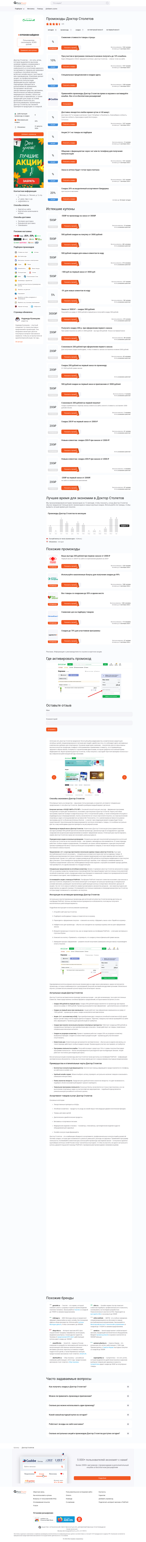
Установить (67, 104)
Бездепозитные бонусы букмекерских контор (29, 285)
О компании (70, 1502)
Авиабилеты (22, 268)
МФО (19, 276)
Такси (29, 264)
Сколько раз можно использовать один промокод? (72, 1405)
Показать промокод (71, 47)
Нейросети (37, 306)
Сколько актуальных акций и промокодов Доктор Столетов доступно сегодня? (84, 1433)
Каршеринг (21, 293)
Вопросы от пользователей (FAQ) (44, 1499)
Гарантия (102, 1495)
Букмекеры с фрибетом (25, 280)
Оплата (68, 1495)
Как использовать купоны (42, 1495)
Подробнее (64, 119)
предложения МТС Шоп (65, 1337)
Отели (34, 272)
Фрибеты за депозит (24, 289)
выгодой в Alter (96, 1314)
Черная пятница (23, 306)
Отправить (52, 729)
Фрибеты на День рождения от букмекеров (27, 298)
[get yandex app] (79, 1519)
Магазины (31, 9)
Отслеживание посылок (41, 1502)
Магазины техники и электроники (28, 260)
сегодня (52, 30)
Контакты (102, 1492)
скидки (79, 30)
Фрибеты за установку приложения (29, 302)
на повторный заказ (95, 30)
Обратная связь (38, 1492)
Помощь (40, 9)
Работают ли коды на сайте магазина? (66, 1424)
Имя (48, 710)
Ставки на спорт (23, 252)
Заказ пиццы (36, 268)
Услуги (35, 1505)
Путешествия (22, 272)
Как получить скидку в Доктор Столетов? (67, 1387)
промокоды (65, 30)
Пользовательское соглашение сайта (79, 1492)
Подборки (18, 9)
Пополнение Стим (32, 276)
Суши (19, 264)
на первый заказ (112, 30)
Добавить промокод (28, 134)
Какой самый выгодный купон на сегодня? (68, 1415)
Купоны (16, 1447)
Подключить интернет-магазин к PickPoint (113, 1502)
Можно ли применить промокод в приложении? (70, 1396)
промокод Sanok (102, 1335)
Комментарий (51, 719)
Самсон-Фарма (108, 1347)
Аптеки (36, 252)
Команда (69, 1499)
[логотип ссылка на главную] (20, 3)
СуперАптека (95, 1364)
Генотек (77, 1310)
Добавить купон (51, 9)
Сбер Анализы (74, 1362)
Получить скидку (69, 66)
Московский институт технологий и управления (107, 1324)
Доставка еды (22, 256)
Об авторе (19, 342)
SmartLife (83, 1354)
